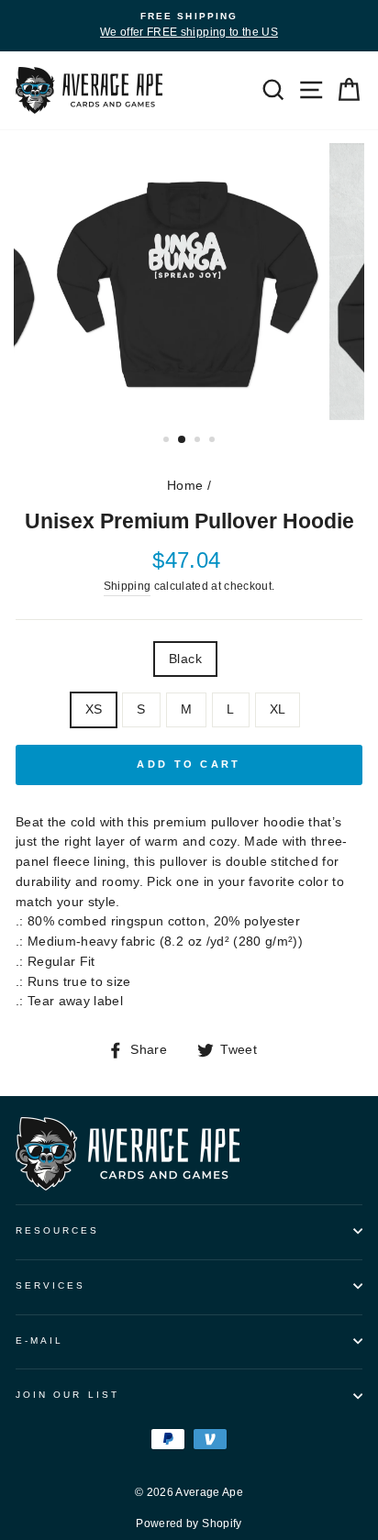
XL (278, 709)
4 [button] (213, 441)
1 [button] (167, 441)
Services (50, 1285)
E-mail (39, 1340)
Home (185, 486)
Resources (58, 1230)
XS (94, 709)
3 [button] (199, 441)
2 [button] (182, 440)
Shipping (127, 586)
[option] (189, 25)
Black (185, 659)
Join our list (67, 1395)
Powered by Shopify (188, 1523)
